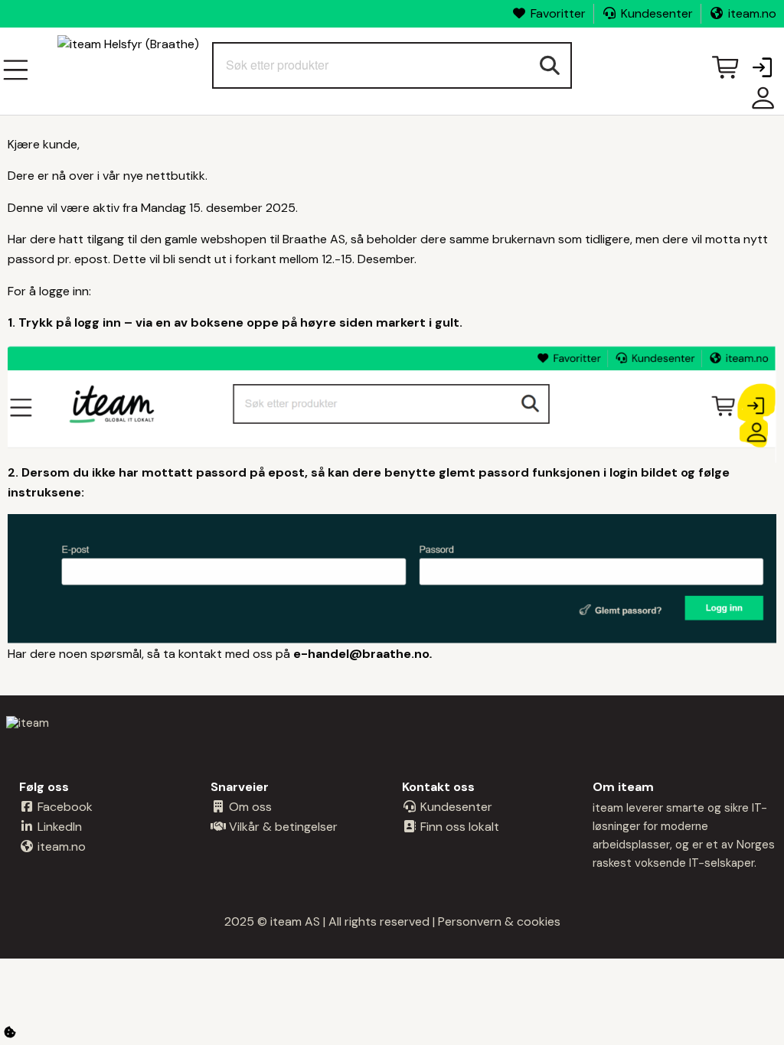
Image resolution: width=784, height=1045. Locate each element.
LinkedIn (58, 827)
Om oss (249, 807)
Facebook (63, 807)
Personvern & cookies (499, 921)
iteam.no (752, 13)
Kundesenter (657, 13)
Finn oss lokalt (458, 827)
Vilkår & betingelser (282, 827)
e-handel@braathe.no (361, 654)
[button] (762, 69)
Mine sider (759, 104)
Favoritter (558, 13)
